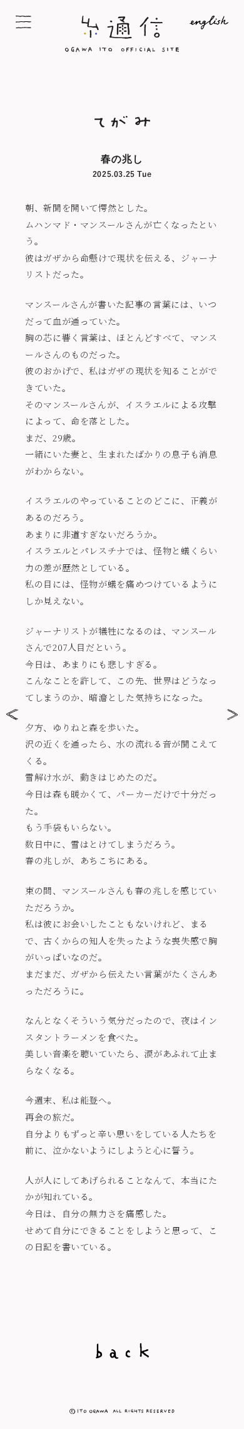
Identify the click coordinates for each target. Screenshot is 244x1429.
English (197, 22)
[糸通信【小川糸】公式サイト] (122, 48)
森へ (230, 714)
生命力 (14, 714)
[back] (122, 1351)
